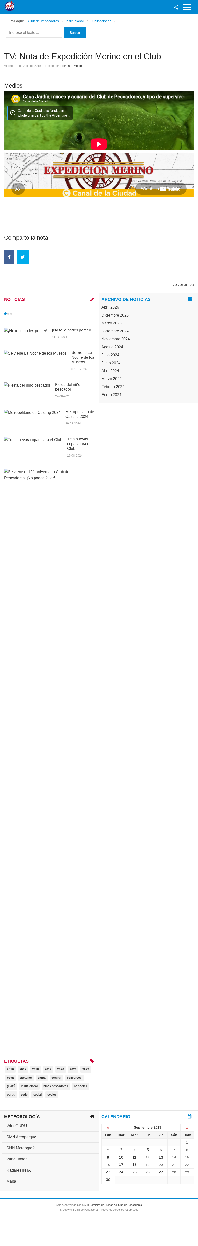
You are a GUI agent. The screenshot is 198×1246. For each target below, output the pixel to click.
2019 (48, 1069)
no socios (80, 1086)
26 (147, 1172)
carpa (42, 1077)
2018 (35, 1069)
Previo (15, 313)
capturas (26, 1077)
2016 (10, 1069)
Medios (78, 65)
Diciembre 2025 (115, 315)
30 (108, 1180)
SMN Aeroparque (21, 1137)
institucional (29, 1086)
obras (11, 1094)
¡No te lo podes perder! (71, 330)
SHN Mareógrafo (21, 1148)
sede (24, 1094)
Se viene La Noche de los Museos (82, 357)
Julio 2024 (110, 355)
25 (134, 1172)
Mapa (11, 1181)
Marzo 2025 (111, 323)
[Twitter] (23, 257)
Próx (19, 313)
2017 (23, 1069)
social (37, 1094)
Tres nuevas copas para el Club (78, 443)
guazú (11, 1086)
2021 (73, 1069)
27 (161, 1172)
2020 (60, 1069)
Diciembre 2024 (115, 331)
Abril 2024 (110, 371)
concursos (74, 1077)
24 (121, 1172)
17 (121, 1165)
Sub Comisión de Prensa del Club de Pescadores (113, 1204)
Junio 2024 (110, 363)
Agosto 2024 (112, 347)
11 (134, 1157)
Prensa (65, 65)
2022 (85, 1069)
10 (121, 1157)
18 (134, 1165)
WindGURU (17, 1126)
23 (108, 1172)
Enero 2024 (111, 395)
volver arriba (183, 285)
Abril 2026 (110, 307)
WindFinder (17, 1159)
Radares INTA (19, 1170)
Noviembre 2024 (115, 339)
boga (10, 1077)
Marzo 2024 (111, 379)
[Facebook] (9, 257)
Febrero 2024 (113, 387)
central (56, 1077)
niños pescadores (55, 1086)
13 (161, 1157)
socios (52, 1094)
